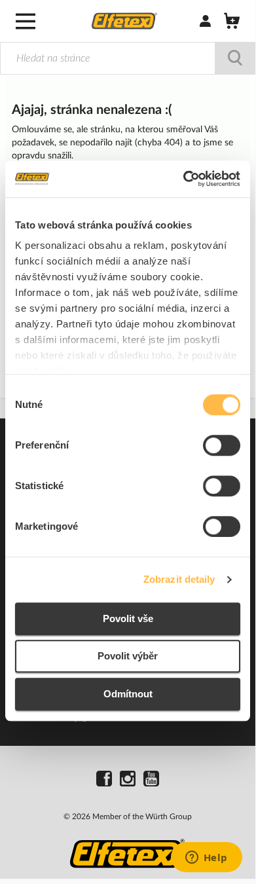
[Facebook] (104, 780)
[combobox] (127, 58)
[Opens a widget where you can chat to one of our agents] (206, 858)
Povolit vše (128, 618)
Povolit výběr (128, 655)
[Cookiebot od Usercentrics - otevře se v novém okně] (183, 178)
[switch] (221, 446)
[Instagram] (128, 780)
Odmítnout (128, 693)
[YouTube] (151, 780)
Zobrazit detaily (179, 579)
